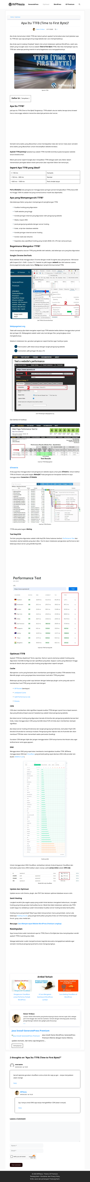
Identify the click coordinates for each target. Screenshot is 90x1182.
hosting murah (22, 916)
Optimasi (46, 4)
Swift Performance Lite (22, 697)
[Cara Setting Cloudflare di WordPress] (68, 990)
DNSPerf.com (19, 757)
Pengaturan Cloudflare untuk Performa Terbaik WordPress (21, 997)
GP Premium (70, 4)
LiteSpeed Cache (20, 693)
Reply (15, 1083)
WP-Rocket (18, 688)
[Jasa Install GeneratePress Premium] (26, 1036)
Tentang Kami (34, 1176)
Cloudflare (30, 754)
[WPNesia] (17, 4)
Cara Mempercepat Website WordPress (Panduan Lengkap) (40, 924)
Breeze (16, 701)
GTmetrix (14, 467)
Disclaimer (43, 1176)
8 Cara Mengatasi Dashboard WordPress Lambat (45, 997)
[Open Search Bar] (79, 4)
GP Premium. (53, 1174)
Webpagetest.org (17, 326)
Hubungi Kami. (55, 1179)
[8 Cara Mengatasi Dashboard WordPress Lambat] (45, 990)
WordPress (57, 4)
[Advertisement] (45, 129)
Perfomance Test (69, 538)
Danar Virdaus (40, 29)
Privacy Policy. (55, 1176)
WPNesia (23, 1092)
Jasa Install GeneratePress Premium (30, 1030)
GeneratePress (33, 4)
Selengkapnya (17, 1046)
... (24, 1023)
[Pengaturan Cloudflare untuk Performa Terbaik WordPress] (22, 990)
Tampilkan (25, 98)
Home (12, 17)
